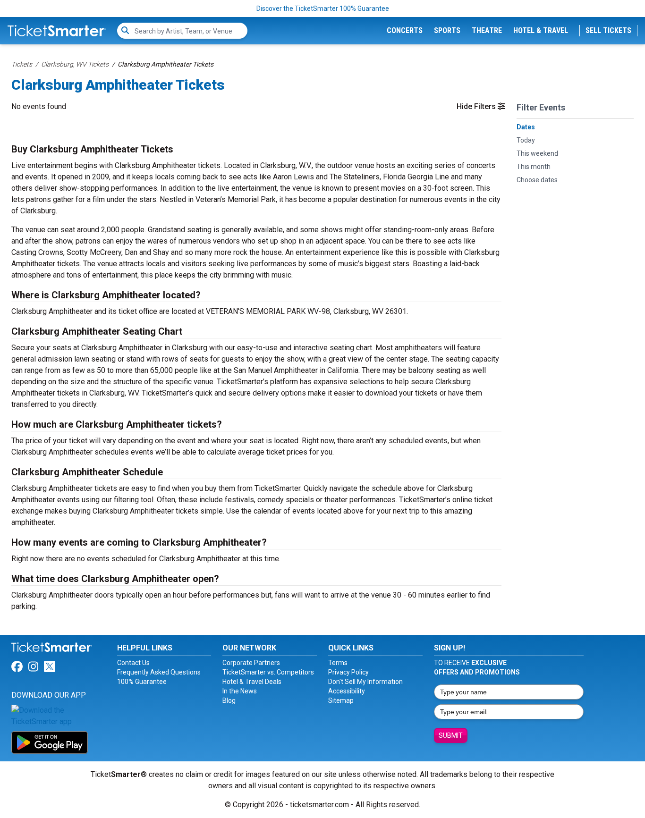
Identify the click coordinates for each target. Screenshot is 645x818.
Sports (447, 30)
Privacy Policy (348, 672)
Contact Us (133, 662)
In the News (239, 691)
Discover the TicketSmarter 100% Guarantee (322, 8)
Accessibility (346, 691)
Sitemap (341, 700)
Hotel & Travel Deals (251, 681)
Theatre (487, 30)
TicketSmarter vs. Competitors (268, 672)
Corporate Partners (251, 662)
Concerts (405, 30)
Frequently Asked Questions (159, 672)
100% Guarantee (142, 681)
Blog (229, 700)
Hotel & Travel (540, 30)
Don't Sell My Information (365, 681)
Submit (451, 735)
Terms (338, 662)
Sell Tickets (608, 30)
